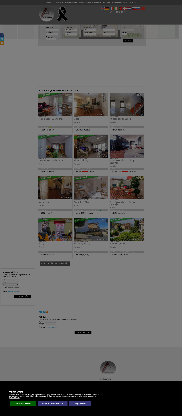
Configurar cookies (80, 404)
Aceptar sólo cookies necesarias (52, 404)
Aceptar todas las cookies (23, 404)
